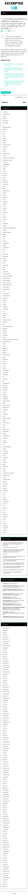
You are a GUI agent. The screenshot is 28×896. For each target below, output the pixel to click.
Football (4, 208)
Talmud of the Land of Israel (8, 473)
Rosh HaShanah (6, 435)
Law (3, 311)
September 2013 (6, 827)
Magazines (5, 322)
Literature (5, 315)
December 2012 (6, 844)
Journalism (5, 298)
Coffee (4, 151)
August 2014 (5, 803)
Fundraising (5, 212)
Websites (4, 508)
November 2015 (6, 770)
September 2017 (6, 722)
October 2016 (5, 746)
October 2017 (5, 720)
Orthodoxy (5, 385)
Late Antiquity (5, 309)
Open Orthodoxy (6, 383)
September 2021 (6, 628)
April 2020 (5, 656)
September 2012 (6, 851)
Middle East (5, 348)
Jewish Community (6, 273)
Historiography (6, 243)
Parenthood (5, 389)
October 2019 (5, 669)
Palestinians (5, 387)
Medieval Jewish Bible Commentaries (10, 339)
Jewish (4, 269)
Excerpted (14, 3)
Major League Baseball (7, 326)
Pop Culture (5, 409)
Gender (4, 217)
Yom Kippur (5, 525)
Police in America (6, 400)
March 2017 (5, 735)
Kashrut (4, 302)
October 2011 (5, 875)
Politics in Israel (6, 407)
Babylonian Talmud (7, 127)
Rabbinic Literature (7, 418)
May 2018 (5, 707)
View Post (5, 554)
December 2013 (6, 820)
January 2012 (5, 868)
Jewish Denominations (7, 276)
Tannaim (4, 477)
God (3, 221)
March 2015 (5, 788)
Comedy (4, 155)
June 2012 (5, 858)
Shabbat (4, 449)
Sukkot (4, 464)
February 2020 (6, 661)
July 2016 (5, 752)
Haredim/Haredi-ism (7, 232)
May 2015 (5, 783)
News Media (5, 372)
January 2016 (5, 766)
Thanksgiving (5, 490)
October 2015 (5, 772)
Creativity (5, 166)
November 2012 (6, 847)
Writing (4, 519)
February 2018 (6, 713)
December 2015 (6, 768)
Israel (4, 267)
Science (4, 440)
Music (4, 365)
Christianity (5, 147)
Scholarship (5, 438)
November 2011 (6, 873)
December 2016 (6, 742)
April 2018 (5, 709)
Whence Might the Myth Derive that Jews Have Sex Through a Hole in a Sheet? (14, 69)
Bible (4, 133)
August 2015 (5, 777)
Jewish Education (6, 278)
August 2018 (5, 700)
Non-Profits (5, 379)
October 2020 (5, 643)
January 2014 (5, 818)
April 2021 (5, 634)
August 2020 (5, 647)
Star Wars (5, 462)
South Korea (5, 457)
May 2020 (5, 654)
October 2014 (5, 798)
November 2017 (6, 718)
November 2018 (6, 693)
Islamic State (5, 265)
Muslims (4, 368)
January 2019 (5, 689)
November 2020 (6, 641)
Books (4, 136)
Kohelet (4, 304)
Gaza (4, 214)
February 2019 (6, 687)
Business (4, 138)
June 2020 (5, 652)
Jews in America (6, 293)
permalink (25, 97)
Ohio (4, 381)
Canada (4, 142)
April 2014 (5, 812)
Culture (4, 168)
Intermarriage (5, 256)
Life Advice (5, 313)
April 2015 (5, 785)
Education (5, 175)
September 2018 (6, 698)
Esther (4, 186)
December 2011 (6, 871)
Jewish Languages (6, 282)
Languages (5, 306)
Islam (4, 263)
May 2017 (5, 731)
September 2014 (6, 801)
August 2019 (5, 674)
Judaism (8, 92)
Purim (4, 416)
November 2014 (6, 796)
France (4, 210)
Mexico (4, 346)
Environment (5, 184)
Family (4, 199)
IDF (3, 252)
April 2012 (5, 862)
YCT (4, 521)
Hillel (4, 238)
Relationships (5, 431)
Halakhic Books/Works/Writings (9, 228)
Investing (4, 260)
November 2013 (6, 823)
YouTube (4, 530)
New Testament (6, 370)
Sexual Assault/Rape (7, 446)
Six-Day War (5, 451)
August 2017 (5, 724)
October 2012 (5, 849)
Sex (3, 444)
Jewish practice (20, 95)
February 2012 (6, 866)
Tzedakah (5, 499)
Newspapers (5, 374)
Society (4, 455)
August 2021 (5, 630)
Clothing (4, 149)
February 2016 (6, 763)
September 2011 (6, 877)
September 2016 (6, 748)
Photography (5, 398)
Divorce (4, 171)
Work (4, 512)
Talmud (4, 470)
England (4, 179)
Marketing (5, 328)
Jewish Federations (7, 280)
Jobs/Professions (6, 295)
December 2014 (6, 794)
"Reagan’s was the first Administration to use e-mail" (13, 569)
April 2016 (5, 759)
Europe (4, 188)
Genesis (4, 219)
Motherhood (5, 359)
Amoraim (4, 118)
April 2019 (5, 682)
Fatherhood (5, 201)
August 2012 (5, 853)
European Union (6, 190)
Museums (5, 363)
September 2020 (6, 645)
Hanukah (4, 230)
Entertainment (5, 182)
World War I (5, 514)
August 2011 (5, 879)
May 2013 (5, 836)
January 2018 (5, 715)
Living (4, 317)
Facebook (5, 197)
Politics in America (6, 405)
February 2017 (6, 737)
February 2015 (6, 790)
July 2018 (5, 702)
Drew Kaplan (5, 31)
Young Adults (5, 527)
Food (4, 206)
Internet (4, 258)
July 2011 (5, 882)
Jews (4, 291)
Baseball (4, 129)
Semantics (5, 442)
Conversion (5, 162)
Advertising (5, 111)
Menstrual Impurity (6, 341)
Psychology (5, 414)
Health (4, 236)
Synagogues (5, 466)
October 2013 (5, 825)
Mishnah (4, 352)
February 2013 (6, 842)
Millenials (5, 350)
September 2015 (6, 774)
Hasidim (4, 234)
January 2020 (5, 663)
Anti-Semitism (5, 120)
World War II (5, 516)
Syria (4, 468)
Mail (3, 324)
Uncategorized (6, 501)
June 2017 (5, 728)
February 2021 (6, 637)
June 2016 (5, 755)
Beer (4, 131)
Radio (4, 424)
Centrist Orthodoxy (6, 144)
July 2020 (5, 650)
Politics (4, 403)
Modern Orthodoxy (6, 354)
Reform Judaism (6, 429)
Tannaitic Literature (7, 479)
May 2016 (5, 757)
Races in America (6, 422)
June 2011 (5, 884)
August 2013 (5, 829)
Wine (4, 510)
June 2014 (5, 807)
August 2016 (5, 750)
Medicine (4, 337)
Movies (4, 361)
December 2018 (6, 691)
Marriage (4, 330)
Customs (8, 95)
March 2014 (5, 814)
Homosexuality (6, 247)
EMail (4, 177)
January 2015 (5, 792)
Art (3, 125)
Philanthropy (5, 396)
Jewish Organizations (7, 284)
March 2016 (5, 761)
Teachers (4, 481)
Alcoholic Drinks (6, 114)
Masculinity (5, 335)
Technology (5, 484)
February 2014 (6, 816)
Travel (4, 492)
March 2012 (5, 864)
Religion (4, 433)
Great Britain (5, 223)
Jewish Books (5, 271)
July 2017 (5, 726)
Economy (5, 173)
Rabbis (4, 420)
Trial (4, 495)
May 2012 (5, 860)
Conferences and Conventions (9, 157)
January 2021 (5, 639)
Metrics (4, 343)
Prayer (4, 411)
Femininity (5, 203)
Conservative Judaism (7, 160)
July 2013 (5, 831)
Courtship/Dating (6, 164)
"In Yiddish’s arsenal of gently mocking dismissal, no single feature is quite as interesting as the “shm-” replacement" (13, 544)
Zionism (4, 532)
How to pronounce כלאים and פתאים (10, 547)
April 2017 (5, 733)
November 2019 (6, 667)
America (4, 116)
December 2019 (6, 665)
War (3, 505)
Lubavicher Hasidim (7, 319)
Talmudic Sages (6, 475)
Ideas (4, 249)
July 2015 (5, 779)
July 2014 (5, 805)
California (5, 140)
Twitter (12, 8)
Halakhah (5, 225)
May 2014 (5, 809)
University (5, 503)
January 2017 (5, 739)
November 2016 (6, 744)
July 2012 (5, 855)
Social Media (5, 453)
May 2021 (5, 632)
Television (5, 486)
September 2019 (6, 671)
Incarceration (5, 254)
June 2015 (5, 781)
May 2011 (5, 886)
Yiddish (4, 523)
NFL (3, 376)
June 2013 (5, 833)
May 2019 (5, 680)
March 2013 (5, 840)
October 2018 (5, 696)
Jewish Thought (6, 289)
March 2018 (5, 711)
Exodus (4, 195)
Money (4, 357)
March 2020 (5, 658)
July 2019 (5, 676)
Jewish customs (13, 95)
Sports (4, 460)
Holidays (4, 245)
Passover (5, 392)
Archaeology (5, 122)
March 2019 (5, 685)
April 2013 (5, 838)
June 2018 (5, 704)
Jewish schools (6, 287)
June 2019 (5, 678)
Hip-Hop (4, 241)
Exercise (4, 192)
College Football (6, 153)
